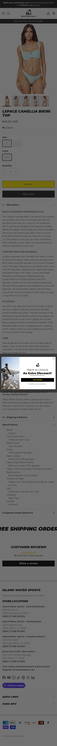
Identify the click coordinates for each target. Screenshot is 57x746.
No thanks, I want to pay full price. (37, 384)
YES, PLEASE (37, 379)
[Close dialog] (54, 358)
